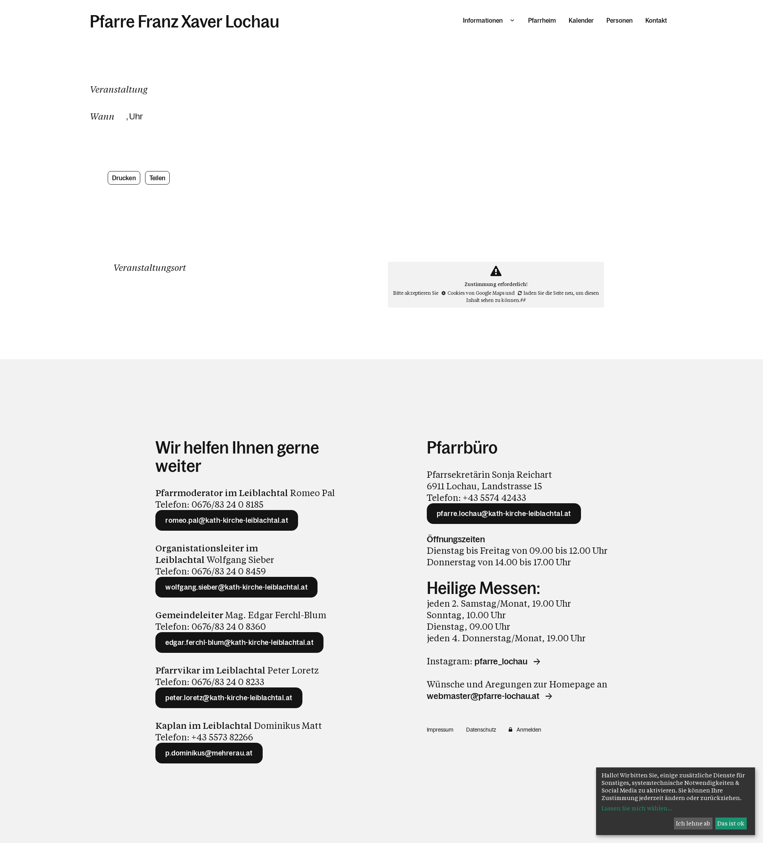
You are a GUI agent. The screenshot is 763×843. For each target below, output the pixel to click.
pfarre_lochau (500, 661)
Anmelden (529, 729)
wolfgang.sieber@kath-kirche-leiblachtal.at (236, 587)
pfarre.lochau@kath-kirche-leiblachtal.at (504, 514)
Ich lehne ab (693, 823)
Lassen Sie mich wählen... (637, 808)
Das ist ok (730, 823)
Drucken (124, 177)
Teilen (157, 177)
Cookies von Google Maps (475, 293)
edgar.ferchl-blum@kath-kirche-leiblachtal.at (239, 642)
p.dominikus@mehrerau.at (209, 753)
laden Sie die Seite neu (548, 293)
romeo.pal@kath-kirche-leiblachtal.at (226, 520)
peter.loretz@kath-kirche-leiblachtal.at (228, 698)
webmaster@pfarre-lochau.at (483, 696)
